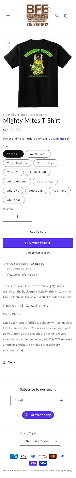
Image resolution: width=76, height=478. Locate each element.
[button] (8, 15)
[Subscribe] (61, 400)
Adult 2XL (36, 190)
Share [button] (11, 362)
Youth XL (13, 172)
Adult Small (38, 172)
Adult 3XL (59, 190)
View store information (22, 274)
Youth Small (38, 154)
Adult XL (13, 190)
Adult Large (45, 181)
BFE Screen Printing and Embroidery (31, 470)
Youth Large (45, 163)
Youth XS (13, 154)
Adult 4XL (14, 200)
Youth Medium (17, 163)
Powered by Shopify (61, 470)
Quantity (8, 209)
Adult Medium (17, 181)
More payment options (38, 252)
